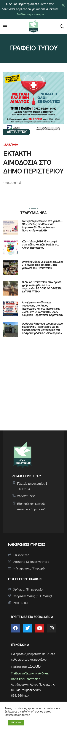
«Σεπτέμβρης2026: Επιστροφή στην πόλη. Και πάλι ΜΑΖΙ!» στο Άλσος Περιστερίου (40, 244)
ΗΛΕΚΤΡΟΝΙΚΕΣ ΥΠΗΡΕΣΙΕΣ (26, 544)
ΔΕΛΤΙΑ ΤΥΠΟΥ (17, 131)
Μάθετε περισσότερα (30, 14)
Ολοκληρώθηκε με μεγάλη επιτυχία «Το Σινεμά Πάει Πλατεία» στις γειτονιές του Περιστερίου (42, 265)
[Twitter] (27, 628)
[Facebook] (15, 628)
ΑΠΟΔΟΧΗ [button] (16, 722)
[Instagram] (51, 628)
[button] (62, 26)
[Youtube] (39, 628)
